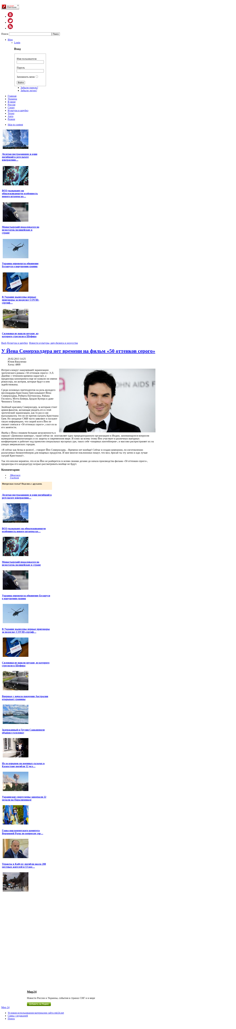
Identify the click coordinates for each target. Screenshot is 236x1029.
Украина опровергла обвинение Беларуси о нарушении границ (20, 265)
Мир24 (32, 991)
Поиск (5, 34)
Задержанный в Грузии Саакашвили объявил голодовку (23, 731)
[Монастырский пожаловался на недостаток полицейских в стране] (15, 221)
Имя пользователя (26, 58)
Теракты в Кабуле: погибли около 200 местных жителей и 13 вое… (24, 865)
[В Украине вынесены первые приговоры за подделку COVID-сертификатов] (15, 291)
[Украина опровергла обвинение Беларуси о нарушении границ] (15, 257)
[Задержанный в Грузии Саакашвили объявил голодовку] (15, 757)
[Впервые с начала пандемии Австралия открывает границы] (15, 723)
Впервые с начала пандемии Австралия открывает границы (25, 698)
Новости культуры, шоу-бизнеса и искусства (53, 343)
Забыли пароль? (29, 87)
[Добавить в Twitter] (5, 487)
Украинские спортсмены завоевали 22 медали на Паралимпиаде (24, 798)
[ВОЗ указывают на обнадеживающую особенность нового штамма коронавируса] (15, 185)
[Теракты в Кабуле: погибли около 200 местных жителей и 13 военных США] (15, 891)
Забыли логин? (29, 90)
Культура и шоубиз (17, 343)
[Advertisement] (21, 940)
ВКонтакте (15, 475)
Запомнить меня (26, 76)
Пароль (21, 67)
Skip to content (15, 124)
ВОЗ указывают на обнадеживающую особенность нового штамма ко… (20, 193)
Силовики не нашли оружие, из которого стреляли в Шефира (20, 335)
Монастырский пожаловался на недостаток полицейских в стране (20, 230)
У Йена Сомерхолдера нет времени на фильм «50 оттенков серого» (78, 351)
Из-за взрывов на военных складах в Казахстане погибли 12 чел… (23, 765)
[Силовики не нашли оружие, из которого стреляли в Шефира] (15, 327)
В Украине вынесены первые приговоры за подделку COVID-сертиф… (20, 300)
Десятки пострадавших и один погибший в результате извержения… (19, 157)
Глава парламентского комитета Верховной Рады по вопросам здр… (22, 832)
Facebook (14, 478)
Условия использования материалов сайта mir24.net (36, 1012)
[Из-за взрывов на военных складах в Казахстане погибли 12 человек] (15, 790)
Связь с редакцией (18, 1015)
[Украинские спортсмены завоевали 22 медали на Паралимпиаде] (15, 824)
